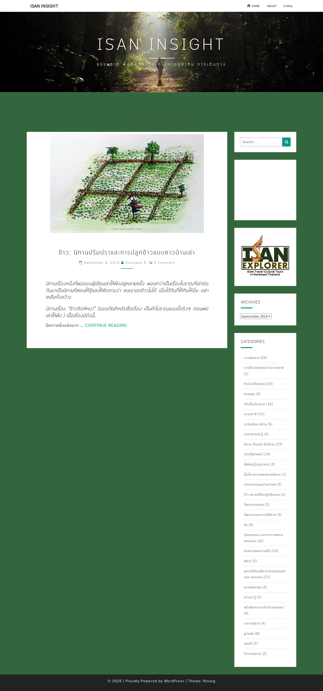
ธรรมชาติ (250, 414)
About (272, 6)
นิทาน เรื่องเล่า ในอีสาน (259, 444)
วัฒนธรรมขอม (254, 504)
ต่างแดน (249, 394)
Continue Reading (106, 325)
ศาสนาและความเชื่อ (257, 551)
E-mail (288, 6)
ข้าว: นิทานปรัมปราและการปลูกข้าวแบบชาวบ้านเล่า (127, 252)
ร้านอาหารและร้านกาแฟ (260, 484)
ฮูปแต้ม (249, 633)
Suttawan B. (137, 263)
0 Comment (164, 263)
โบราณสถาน (252, 654)
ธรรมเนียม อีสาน (255, 424)
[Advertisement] (263, 189)
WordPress (174, 681)
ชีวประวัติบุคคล (254, 384)
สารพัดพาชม (253, 587)
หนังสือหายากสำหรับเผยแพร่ (264, 607)
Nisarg (209, 681)
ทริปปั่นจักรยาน (254, 404)
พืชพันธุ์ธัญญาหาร (256, 464)
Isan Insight (44, 6)
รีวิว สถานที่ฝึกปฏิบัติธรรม (262, 495)
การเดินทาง (251, 358)
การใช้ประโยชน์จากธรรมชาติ (264, 368)
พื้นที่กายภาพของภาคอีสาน (262, 474)
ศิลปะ (248, 561)
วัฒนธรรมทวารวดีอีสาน (260, 515)
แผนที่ (248, 643)
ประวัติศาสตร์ (253, 454)
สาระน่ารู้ (250, 597)
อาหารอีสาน (252, 623)
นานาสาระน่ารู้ (253, 434)
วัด (246, 525)
